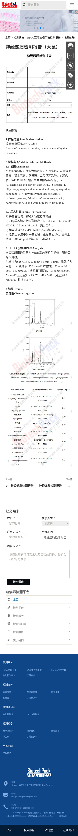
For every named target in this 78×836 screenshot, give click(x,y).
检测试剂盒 (19, 624)
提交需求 (18, 581)
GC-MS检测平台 (58, 670)
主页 (8, 37)
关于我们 (18, 640)
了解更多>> (32, 675)
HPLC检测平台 (9, 670)
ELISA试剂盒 (33, 714)
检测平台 (18, 607)
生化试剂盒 (8, 714)
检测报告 (19, 37)
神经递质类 (32, 692)
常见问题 (8, 746)
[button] (34, 28)
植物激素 (55, 731)
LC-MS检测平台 (34, 670)
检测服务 (18, 615)
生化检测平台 (9, 675)
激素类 (6, 698)
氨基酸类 (7, 692)
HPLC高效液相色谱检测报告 (44, 37)
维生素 (6, 737)
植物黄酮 (31, 731)
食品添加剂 (8, 731)
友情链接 (63, 816)
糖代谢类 (55, 692)
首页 (9, 830)
